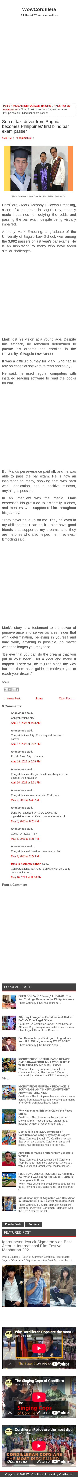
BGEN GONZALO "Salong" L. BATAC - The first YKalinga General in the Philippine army (46, 998)
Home (6, 105)
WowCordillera (39, 9)
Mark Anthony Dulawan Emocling (32, 105)
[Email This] (6, 689)
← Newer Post (11, 698)
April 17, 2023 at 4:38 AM (25, 722)
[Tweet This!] (13, 681)
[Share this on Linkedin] (19, 681)
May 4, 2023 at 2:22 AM (25, 856)
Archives (33, 1224)
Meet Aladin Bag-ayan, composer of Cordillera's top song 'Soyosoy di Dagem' (44, 1133)
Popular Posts (13, 1224)
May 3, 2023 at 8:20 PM (25, 821)
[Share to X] (13, 689)
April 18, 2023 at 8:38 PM (25, 761)
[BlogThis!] (10, 689)
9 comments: (24, 137)
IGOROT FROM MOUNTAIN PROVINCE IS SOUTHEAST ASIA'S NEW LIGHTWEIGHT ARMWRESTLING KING (44, 1089)
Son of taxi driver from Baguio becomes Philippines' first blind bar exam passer (35, 126)
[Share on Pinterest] (17, 681)
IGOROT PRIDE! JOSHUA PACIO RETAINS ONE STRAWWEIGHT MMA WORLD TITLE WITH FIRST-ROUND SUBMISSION (44, 1062)
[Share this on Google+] (15, 681)
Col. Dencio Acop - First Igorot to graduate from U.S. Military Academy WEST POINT (44, 1040)
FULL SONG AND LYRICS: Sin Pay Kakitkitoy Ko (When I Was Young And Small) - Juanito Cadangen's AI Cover (46, 1177)
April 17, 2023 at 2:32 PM (25, 744)
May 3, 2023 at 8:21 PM (25, 838)
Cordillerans (66, 1474)
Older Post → (67, 698)
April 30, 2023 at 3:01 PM (25, 782)
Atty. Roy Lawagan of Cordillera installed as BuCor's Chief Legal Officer (45, 1019)
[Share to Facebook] (17, 689)
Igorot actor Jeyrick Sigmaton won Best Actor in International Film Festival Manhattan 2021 (46, 1199)
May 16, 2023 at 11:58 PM (26, 877)
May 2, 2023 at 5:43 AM (25, 800)
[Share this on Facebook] (11, 681)
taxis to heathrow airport (26, 863)
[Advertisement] (39, 59)
